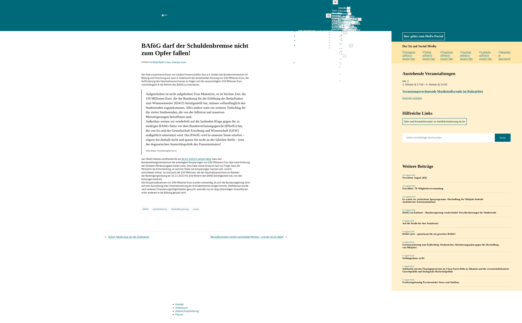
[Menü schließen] (335, 2)
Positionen (176, 62)
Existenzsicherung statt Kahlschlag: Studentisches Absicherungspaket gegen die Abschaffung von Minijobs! (450, 246)
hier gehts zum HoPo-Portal (423, 36)
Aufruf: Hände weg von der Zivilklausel (128, 236)
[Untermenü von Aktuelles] (348, 8)
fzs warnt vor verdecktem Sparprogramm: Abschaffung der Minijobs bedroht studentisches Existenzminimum (442, 200)
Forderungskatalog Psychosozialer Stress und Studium (430, 282)
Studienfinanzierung (180, 209)
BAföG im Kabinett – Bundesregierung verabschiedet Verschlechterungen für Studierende (449, 212)
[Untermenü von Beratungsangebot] (345, 32)
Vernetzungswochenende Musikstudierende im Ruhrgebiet (442, 91)
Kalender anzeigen (412, 98)
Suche (503, 137)
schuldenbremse (160, 209)
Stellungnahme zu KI (413, 258)
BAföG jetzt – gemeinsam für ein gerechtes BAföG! (429, 234)
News (169, 62)
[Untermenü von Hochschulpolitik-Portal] (351, 45)
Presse (183, 62)
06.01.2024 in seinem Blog (196, 159)
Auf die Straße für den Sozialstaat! (420, 223)
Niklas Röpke (158, 62)
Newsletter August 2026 (414, 177)
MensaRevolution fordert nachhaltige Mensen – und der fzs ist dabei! (246, 236)
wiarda (196, 209)
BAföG (145, 209)
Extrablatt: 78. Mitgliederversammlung (422, 188)
